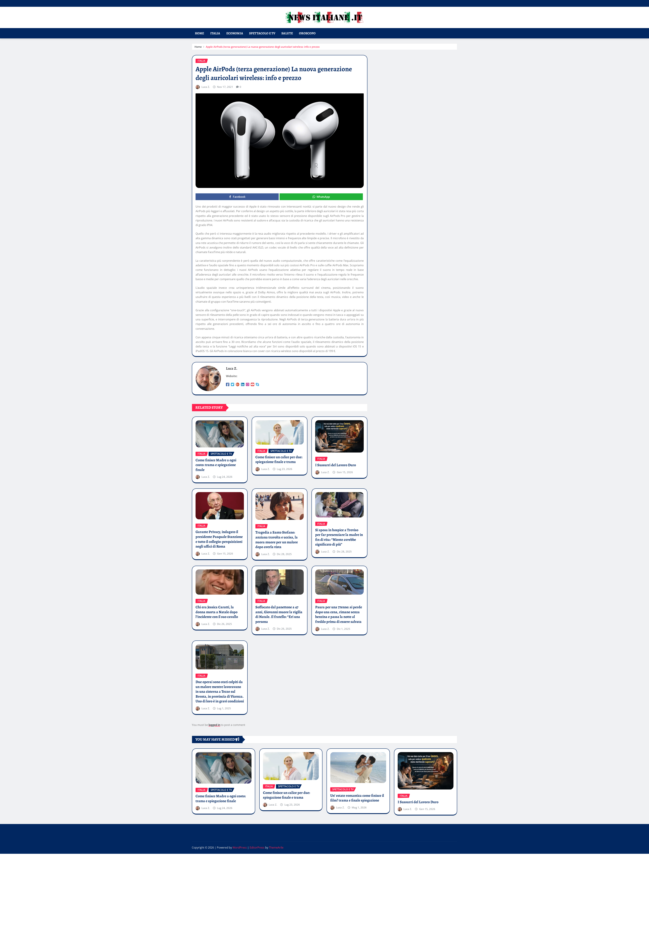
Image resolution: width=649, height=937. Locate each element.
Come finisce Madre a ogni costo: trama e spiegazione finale (216, 465)
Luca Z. (205, 86)
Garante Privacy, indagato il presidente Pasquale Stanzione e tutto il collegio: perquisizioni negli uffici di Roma (219, 539)
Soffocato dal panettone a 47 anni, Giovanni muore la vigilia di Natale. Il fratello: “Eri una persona (278, 614)
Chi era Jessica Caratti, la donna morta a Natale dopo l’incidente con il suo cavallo (217, 612)
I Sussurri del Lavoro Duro (335, 465)
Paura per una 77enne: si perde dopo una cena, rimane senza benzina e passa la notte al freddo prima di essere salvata (338, 614)
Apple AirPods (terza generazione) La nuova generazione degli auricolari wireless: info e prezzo (263, 46)
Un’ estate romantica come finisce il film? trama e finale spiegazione (357, 798)
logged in (214, 725)
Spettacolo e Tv (262, 33)
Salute (287, 33)
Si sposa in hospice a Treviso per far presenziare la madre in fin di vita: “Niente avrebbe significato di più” (339, 537)
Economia (234, 33)
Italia (215, 33)
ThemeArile (276, 847)
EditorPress (257, 847)
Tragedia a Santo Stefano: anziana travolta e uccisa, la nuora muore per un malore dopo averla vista (276, 539)
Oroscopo (307, 33)
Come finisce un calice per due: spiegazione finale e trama (278, 460)
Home (199, 33)
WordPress (240, 847)
